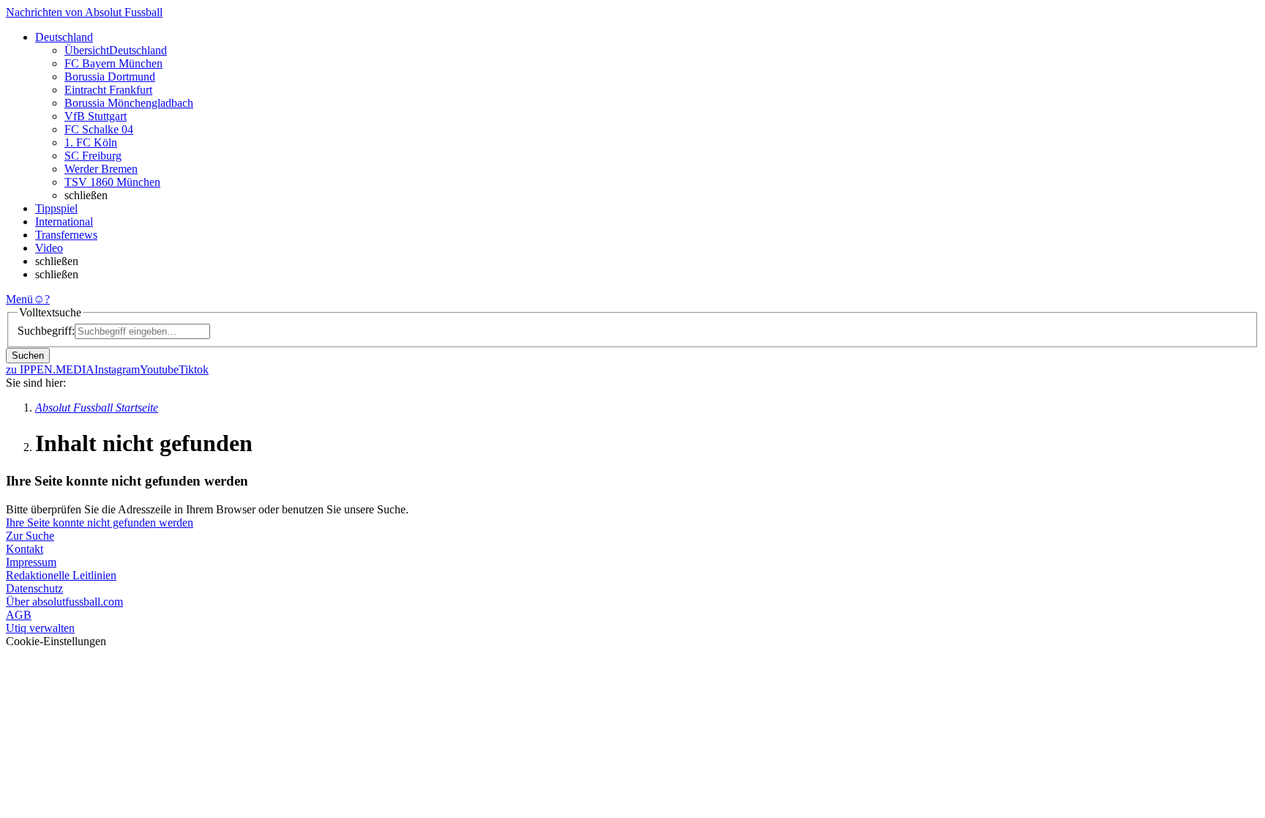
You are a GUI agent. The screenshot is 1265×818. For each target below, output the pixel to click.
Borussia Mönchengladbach (128, 103)
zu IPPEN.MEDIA (50, 369)
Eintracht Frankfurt (108, 89)
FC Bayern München (113, 63)
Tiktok (194, 369)
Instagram (117, 369)
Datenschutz (34, 588)
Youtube (159, 369)
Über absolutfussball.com (64, 601)
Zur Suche (30, 535)
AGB (18, 615)
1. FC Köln (90, 142)
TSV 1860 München (112, 182)
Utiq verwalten (40, 628)
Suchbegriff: (46, 330)
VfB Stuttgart (95, 116)
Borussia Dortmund (109, 76)
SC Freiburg (93, 155)
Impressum (31, 562)
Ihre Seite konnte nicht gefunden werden (99, 522)
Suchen (28, 355)
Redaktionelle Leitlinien (61, 575)
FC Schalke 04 (98, 129)
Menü (19, 299)
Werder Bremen (101, 169)
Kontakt (24, 549)
